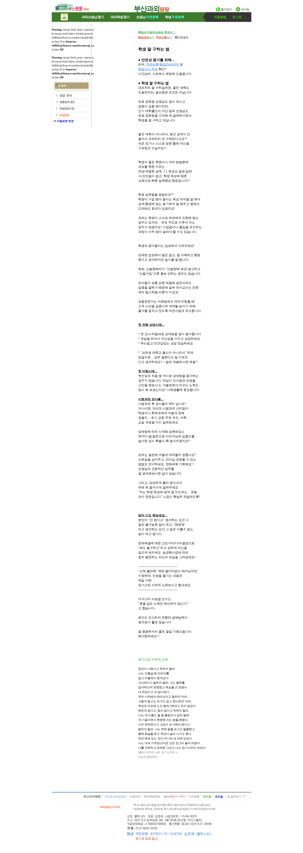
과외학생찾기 (120, 17)
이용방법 (220, 17)
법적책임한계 (152, 796)
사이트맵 (194, 796)
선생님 (147, 17)
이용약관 (135, 796)
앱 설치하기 (234, 796)
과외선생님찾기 (93, 17)
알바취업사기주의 (174, 796)
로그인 (237, 17)
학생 (174, 17)
